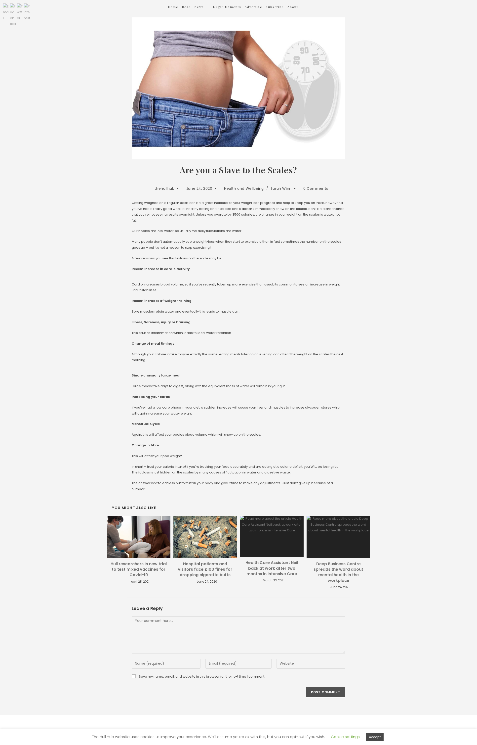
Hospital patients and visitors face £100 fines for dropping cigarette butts (205, 569)
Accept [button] (375, 737)
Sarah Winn (281, 188)
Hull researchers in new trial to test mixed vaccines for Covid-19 (139, 569)
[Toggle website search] (308, 6)
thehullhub (165, 188)
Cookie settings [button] (345, 736)
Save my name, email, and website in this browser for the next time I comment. (202, 676)
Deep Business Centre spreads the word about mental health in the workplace (338, 572)
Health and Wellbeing (244, 188)
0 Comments (315, 188)
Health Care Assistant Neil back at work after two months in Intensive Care (271, 568)
